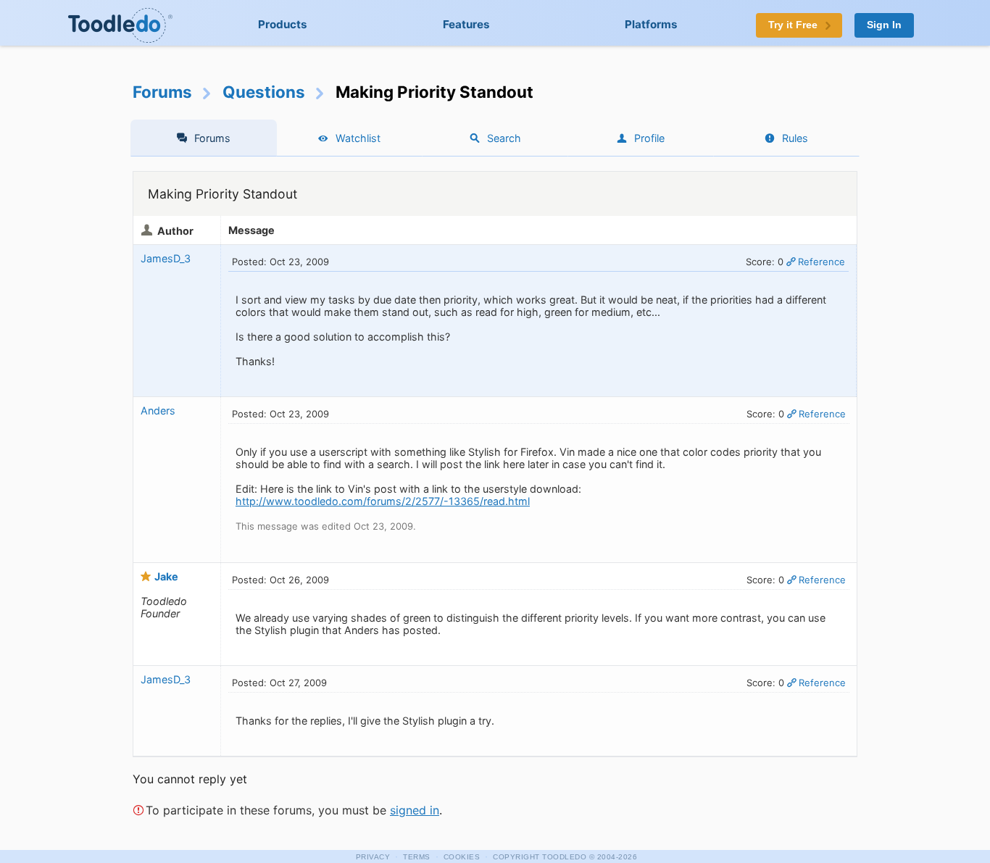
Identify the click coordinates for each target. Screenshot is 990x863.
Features (466, 24)
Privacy (373, 857)
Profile (649, 138)
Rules (795, 138)
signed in (414, 810)
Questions (263, 91)
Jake (166, 576)
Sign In (884, 25)
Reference (821, 261)
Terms (416, 857)
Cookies (462, 857)
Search (504, 138)
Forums (162, 91)
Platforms (651, 24)
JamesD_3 (166, 258)
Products (282, 24)
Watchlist (358, 138)
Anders (158, 410)
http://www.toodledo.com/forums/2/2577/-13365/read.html (383, 501)
